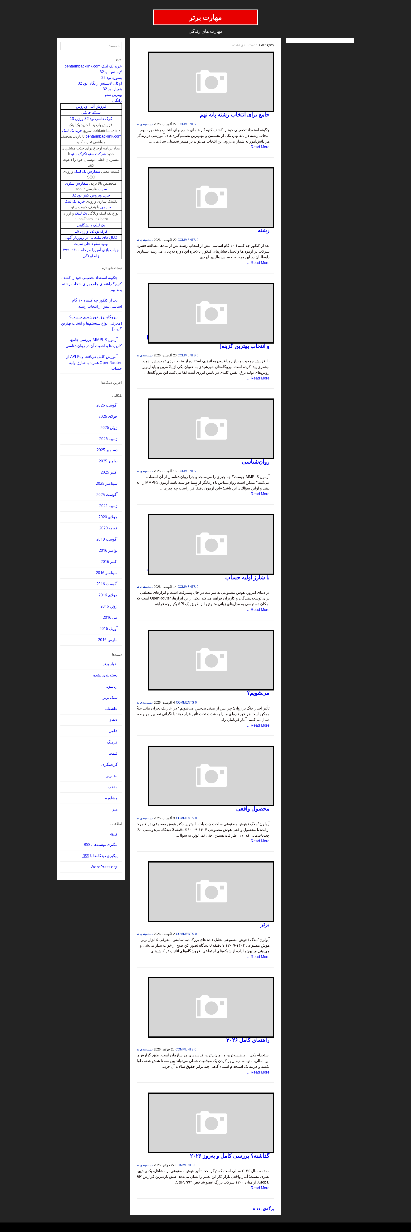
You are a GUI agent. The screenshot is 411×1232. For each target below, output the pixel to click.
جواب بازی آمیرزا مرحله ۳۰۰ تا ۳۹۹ (91, 250)
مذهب (112, 786)
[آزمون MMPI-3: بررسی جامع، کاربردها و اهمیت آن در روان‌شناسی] (205, 428)
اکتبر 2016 (109, 561)
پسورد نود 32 (111, 78)
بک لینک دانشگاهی (91, 225)
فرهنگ (112, 742)
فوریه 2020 (108, 528)
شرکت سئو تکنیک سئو (88, 154)
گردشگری (109, 764)
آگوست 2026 (106, 405)
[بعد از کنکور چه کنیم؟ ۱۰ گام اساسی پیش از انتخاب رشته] (205, 197)
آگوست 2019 (106, 539)
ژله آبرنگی (91, 256)
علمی (113, 730)
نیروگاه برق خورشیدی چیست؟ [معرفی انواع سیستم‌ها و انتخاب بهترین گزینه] (91, 322)
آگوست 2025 (106, 494)
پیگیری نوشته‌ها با (100, 844)
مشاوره (111, 798)
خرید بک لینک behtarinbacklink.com (93, 66)
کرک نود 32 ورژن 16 (91, 231)
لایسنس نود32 (111, 72)
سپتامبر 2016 (106, 572)
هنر (114, 809)
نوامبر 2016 (108, 550)
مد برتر (111, 775)
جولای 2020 (107, 516)
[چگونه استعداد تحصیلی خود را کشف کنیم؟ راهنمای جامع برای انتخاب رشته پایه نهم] (205, 82)
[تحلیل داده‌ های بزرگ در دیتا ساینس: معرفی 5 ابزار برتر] (205, 891)
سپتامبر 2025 (106, 483)
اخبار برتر (110, 663)
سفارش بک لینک (87, 171)
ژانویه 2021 (108, 505)
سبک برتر (110, 697)
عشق (113, 719)
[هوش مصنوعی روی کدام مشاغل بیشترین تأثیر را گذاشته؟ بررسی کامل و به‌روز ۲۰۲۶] (205, 1123)
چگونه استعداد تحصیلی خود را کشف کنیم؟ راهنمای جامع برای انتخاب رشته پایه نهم (91, 283)
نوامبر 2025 (108, 461)
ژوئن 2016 (108, 606)
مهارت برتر (205, 17)
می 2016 (110, 617)
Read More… (258, 147)
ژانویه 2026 (108, 438)
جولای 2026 (107, 416)
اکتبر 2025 (109, 472)
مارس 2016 (107, 639)
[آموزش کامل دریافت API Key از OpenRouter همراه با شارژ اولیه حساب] (205, 544)
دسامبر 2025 (107, 449)
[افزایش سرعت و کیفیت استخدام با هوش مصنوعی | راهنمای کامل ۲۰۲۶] (205, 1007)
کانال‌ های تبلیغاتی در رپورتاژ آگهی (91, 237)
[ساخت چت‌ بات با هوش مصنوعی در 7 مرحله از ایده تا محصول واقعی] (205, 776)
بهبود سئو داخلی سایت (91, 244)
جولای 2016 (107, 595)
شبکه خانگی (91, 112)
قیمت (112, 753)
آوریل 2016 (108, 628)
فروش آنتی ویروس (91, 106)
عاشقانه (111, 708)
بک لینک (81, 213)
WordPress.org (104, 866)
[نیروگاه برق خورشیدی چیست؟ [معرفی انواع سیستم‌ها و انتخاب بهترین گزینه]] (205, 313)
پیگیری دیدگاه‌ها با (100, 855)
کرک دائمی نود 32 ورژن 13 (91, 119)
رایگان (117, 100)
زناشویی (110, 686)
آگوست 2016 (106, 583)
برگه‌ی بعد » (263, 1208)
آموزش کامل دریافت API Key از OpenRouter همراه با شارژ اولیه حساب (94, 362)
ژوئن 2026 (108, 427)
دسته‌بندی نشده (105, 675)
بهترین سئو (113, 95)
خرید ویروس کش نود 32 (91, 195)
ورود (113, 833)
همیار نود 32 (112, 89)
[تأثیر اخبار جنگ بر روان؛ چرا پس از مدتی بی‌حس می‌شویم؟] (205, 660)
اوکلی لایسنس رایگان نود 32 (100, 83)
